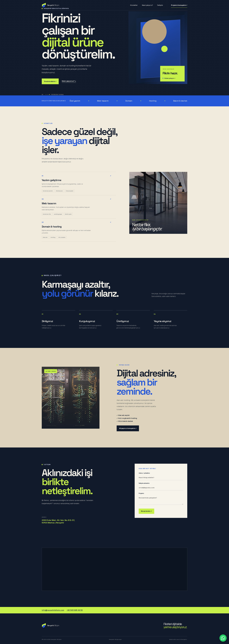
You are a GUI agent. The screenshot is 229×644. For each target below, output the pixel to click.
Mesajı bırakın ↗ (146, 511)
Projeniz (141, 493)
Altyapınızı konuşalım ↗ (127, 428)
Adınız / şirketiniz (144, 473)
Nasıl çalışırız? (147, 5)
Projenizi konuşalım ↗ (179, 5)
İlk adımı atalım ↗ (50, 81)
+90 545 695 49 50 (75, 610)
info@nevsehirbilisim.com (53, 610)
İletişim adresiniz (144, 483)
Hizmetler (134, 5)
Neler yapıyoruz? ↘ (69, 81)
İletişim (160, 5)
